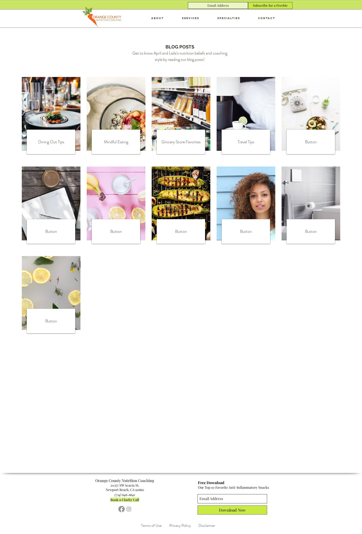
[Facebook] (121, 509)
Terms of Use (151, 525)
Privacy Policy (180, 525)
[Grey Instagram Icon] (129, 509)
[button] (190, 18)
